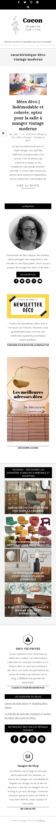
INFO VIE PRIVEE (28, 648)
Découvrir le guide (28, 448)
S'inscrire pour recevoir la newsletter (28, 345)
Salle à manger (24, 137)
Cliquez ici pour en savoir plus (28, 687)
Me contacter (28, 809)
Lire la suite (28, 185)
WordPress (41, 820)
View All (47, 619)
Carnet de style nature (17, 703)
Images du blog (28, 766)
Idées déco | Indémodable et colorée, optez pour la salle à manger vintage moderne (28, 115)
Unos (25, 820)
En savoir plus (28, 274)
